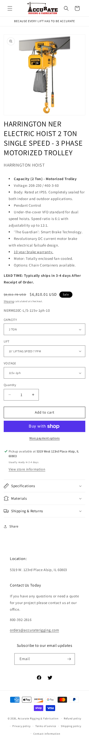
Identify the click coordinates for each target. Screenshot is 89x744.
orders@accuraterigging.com (34, 630)
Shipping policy (71, 726)
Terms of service (45, 726)
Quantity (10, 385)
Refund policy (72, 718)
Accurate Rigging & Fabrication (38, 718)
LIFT (7, 341)
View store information (27, 469)
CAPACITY (10, 320)
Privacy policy (21, 726)
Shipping (9, 301)
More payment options (44, 438)
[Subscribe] (69, 659)
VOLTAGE (10, 363)
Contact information (46, 733)
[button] (9, 8)
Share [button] (14, 526)
